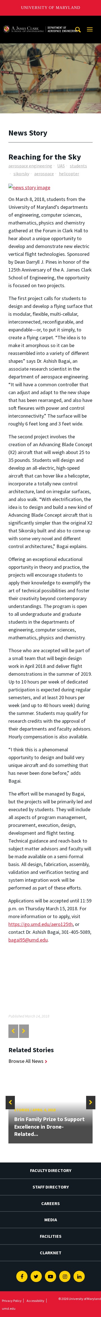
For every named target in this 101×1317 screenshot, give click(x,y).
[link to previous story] (13, 1031)
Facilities (50, 1236)
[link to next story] (24, 1031)
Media (50, 1219)
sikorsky (21, 173)
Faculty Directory (50, 1170)
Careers (50, 1203)
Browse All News (25, 1061)
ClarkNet (50, 1252)
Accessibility (35, 1301)
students (78, 166)
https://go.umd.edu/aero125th (40, 924)
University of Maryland (50, 8)
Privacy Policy (12, 1301)
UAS (61, 166)
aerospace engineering (30, 166)
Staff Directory (51, 1187)
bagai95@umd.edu (28, 940)
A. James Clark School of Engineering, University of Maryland (40, 21)
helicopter (69, 173)
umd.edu (8, 1308)
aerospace (44, 173)
